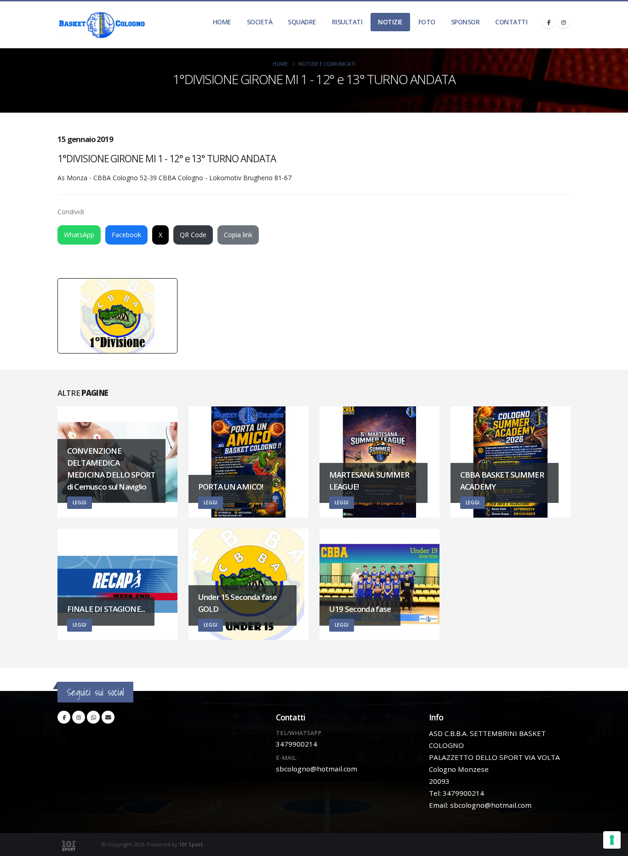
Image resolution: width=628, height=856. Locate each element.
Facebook (126, 234)
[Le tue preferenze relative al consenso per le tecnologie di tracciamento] (612, 840)
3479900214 (296, 743)
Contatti (511, 21)
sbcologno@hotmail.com (316, 768)
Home (222, 21)
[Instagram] (563, 22)
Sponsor (465, 21)
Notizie (390, 21)
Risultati (347, 21)
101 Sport (191, 844)
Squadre (302, 21)
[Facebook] (548, 22)
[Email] (108, 717)
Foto (426, 21)
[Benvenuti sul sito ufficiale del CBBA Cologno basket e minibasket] (102, 25)
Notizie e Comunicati (326, 63)
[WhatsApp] (93, 717)
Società (260, 21)
